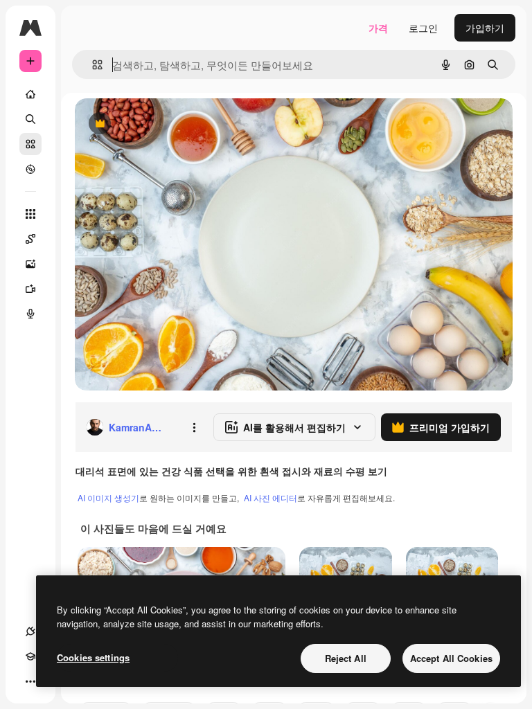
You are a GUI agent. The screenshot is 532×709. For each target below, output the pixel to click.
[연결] (30, 631)
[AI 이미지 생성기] (30, 264)
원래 (154, 124)
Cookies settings (93, 657)
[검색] (30, 119)
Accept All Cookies (451, 658)
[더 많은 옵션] (194, 427)
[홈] (30, 94)
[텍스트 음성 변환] (30, 314)
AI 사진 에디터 (270, 497)
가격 (378, 28)
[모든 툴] (30, 214)
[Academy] (30, 656)
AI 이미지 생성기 (108, 497)
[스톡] (30, 144)
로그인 (423, 28)
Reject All (345, 658)
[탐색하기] (30, 169)
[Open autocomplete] (92, 65)
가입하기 (485, 28)
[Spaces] (30, 239)
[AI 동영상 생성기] (30, 289)
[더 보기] (30, 681)
